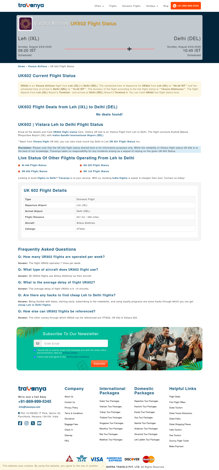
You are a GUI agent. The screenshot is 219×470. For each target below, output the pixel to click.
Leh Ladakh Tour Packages (147, 439)
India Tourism (175, 429)
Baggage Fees (71, 424)
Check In (69, 429)
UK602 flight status (65, 131)
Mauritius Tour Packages (111, 428)
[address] (19, 413)
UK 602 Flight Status (34, 171)
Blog (166, 5)
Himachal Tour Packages (146, 434)
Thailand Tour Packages (111, 417)
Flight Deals (174, 396)
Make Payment (176, 446)
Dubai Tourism (176, 407)
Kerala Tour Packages (144, 412)
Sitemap (68, 435)
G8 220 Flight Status (96, 165)
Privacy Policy (71, 407)
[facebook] (20, 424)
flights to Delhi (47, 177)
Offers (98, 5)
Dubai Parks (175, 418)
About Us (69, 396)
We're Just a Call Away (32, 396)
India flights (120, 177)
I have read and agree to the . (63, 356)
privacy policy (70, 352)
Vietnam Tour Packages (111, 406)
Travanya (65, 177)
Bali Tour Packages (109, 434)
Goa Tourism (175, 435)
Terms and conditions (78, 356)
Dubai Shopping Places (180, 424)
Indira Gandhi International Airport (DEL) (78, 135)
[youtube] (39, 424)
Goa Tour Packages (143, 417)
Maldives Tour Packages (111, 439)
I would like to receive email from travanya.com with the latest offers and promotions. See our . (71, 351)
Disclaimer (69, 418)
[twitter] (33, 424)
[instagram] (27, 424)
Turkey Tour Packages (110, 412)
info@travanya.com (29, 406)
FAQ (67, 440)
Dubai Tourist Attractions (180, 413)
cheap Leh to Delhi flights (34, 304)
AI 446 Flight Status (34, 165)
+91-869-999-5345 (187, 5)
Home (21, 66)
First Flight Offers (177, 402)
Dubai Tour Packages (109, 400)
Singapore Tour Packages (111, 423)
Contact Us (70, 402)
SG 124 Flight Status (96, 171)
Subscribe (99, 363)
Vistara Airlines (37, 66)
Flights (113, 5)
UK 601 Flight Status (122, 141)
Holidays (151, 5)
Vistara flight (41, 141)
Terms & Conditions (74, 413)
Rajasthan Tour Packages (146, 400)
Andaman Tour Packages (146, 428)
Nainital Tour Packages (145, 423)
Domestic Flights (131, 5)
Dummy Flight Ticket (179, 440)
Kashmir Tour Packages (145, 406)
